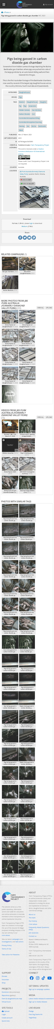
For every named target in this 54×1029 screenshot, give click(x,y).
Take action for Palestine (10, 954)
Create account (7, 1018)
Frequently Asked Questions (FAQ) (39, 928)
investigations (7, 942)
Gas (28, 126)
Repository (9, 995)
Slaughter (43, 102)
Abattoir (22, 102)
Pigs (20, 97)
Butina (34, 126)
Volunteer (5, 979)
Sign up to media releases (38, 1002)
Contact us (32, 936)
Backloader (42, 126)
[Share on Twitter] (25, 238)
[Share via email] (29, 238)
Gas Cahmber (36, 110)
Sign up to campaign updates (39, 989)
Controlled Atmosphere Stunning (30, 122)
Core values (33, 924)
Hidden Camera (24, 110)
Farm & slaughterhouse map (12, 998)
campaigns (16, 939)
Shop (4, 983)
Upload (49, 308)
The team (32, 918)
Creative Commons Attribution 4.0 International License (31, 151)
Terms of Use (6, 949)
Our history (33, 921)
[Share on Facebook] (20, 238)
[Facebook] (32, 978)
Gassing (21, 126)
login (31, 223)
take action (19, 942)
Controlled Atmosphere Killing (29, 118)
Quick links (6, 1021)
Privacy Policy (7, 945)
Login (4, 1014)
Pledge (31, 1011)
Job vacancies (33, 933)
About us (32, 914)
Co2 (33, 114)
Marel (21, 130)
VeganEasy (32, 1018)
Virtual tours (6, 1002)
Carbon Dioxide (24, 114)
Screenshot (32, 106)
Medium (24, 226)
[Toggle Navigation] (4, 4)
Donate (4, 976)
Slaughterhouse (24, 92)
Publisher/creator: (24, 145)
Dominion (11, 992)
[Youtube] (49, 978)
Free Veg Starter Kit (35, 1014)
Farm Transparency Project (40, 145)
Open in (26, 180)
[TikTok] (43, 978)
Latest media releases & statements (41, 998)
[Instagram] (37, 978)
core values (6, 935)
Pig (20, 106)
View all (40, 308)
